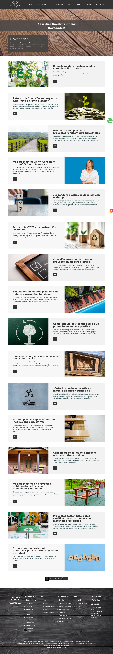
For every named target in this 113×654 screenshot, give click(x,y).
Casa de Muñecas (48, 613)
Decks (44, 600)
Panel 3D (78, 600)
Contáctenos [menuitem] (99, 4)
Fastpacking (96, 600)
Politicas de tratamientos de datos (31, 612)
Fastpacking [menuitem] (78, 4)
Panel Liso (79, 606)
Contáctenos (30, 606)
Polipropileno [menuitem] (60, 4)
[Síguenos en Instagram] (111, 211)
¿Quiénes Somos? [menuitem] (41, 4)
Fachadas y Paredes (49, 606)
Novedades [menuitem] (88, 4)
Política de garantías (29, 630)
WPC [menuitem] (51, 4)
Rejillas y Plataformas (63, 614)
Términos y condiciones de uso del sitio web (32, 620)
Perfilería (62, 621)
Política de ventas (31, 626)
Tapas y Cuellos (64, 609)
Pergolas (45, 603)
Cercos (45, 609)
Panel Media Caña (81, 603)
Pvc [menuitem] (69, 4)
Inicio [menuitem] (31, 4)
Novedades (29, 603)
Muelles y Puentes (65, 606)
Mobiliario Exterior (65, 618)
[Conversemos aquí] (110, 121)
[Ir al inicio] (15, 4)
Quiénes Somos (31, 600)
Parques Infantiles (65, 603)
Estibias (61, 600)
